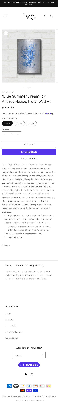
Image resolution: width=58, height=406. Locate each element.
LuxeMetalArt (12, 396)
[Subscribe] (42, 355)
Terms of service (21, 400)
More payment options (29, 158)
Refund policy (51, 396)
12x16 (7, 123)
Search (8, 314)
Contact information (37, 400)
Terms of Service (12, 338)
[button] (5, 16)
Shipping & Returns (13, 332)
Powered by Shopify (24, 396)
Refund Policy (11, 326)
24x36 (31, 123)
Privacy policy (39, 396)
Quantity (5, 129)
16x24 (19, 123)
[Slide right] (35, 88)
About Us (9, 320)
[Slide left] (23, 88)
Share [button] (7, 245)
